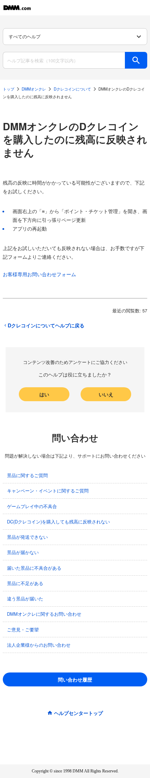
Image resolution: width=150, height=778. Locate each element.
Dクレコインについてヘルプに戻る (46, 325)
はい (44, 394)
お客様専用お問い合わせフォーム (39, 274)
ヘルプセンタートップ (78, 712)
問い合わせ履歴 (75, 679)
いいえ (106, 394)
